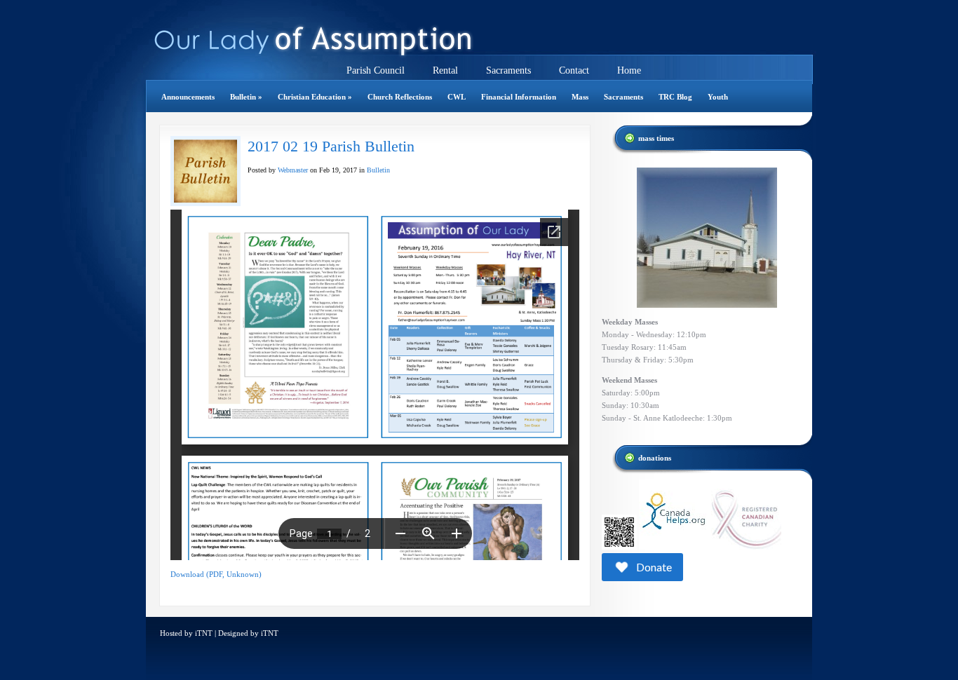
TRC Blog (675, 97)
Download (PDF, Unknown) (216, 574)
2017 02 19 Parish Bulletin (331, 146)
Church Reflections (399, 97)
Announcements (188, 97)
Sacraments (508, 70)
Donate (654, 566)
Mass (580, 97)
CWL (456, 97)
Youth (718, 97)
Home (629, 70)
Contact (574, 70)
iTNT (203, 633)
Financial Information (518, 97)
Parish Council (375, 70)
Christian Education (315, 97)
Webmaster (293, 170)
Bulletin (246, 97)
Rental (445, 70)
